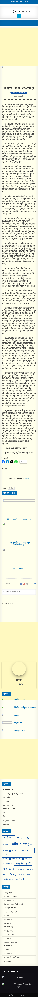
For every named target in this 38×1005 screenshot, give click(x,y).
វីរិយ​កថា (5, 812)
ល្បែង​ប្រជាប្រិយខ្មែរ (16, 858)
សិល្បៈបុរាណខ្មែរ (7, 863)
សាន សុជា (28, 858)
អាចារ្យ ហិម (9, 874)
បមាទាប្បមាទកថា (19, 731)
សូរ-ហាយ (9, 869)
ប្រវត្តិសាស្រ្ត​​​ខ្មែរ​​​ (8, 934)
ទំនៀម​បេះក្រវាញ (18, 568)
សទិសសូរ (6, 950)
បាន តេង (27, 850)
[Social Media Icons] (19, 16)
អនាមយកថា (7, 961)
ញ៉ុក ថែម (5, 850)
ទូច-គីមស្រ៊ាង (15, 850)
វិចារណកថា (7, 946)
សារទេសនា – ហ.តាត (9, 809)
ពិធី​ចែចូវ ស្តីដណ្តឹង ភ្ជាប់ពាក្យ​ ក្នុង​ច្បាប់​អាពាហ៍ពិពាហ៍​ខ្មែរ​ (18, 544)
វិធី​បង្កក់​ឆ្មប (6, 816)
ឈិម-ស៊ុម (6, 844)
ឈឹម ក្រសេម (22, 844)
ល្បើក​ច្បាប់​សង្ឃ (7, 824)
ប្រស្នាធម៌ (6, 938)
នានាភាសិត (7, 927)
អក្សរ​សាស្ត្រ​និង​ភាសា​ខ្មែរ (10, 957)
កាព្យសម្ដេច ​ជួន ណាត (10, 896)
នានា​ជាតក (7, 919)
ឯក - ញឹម (19, 879)
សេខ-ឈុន (21, 869)
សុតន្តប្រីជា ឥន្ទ (23, 863)
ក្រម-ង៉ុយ (8, 837)
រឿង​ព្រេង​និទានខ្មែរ (9, 942)
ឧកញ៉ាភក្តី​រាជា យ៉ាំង (8, 879)
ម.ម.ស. (26, 478)
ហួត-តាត (30, 869)
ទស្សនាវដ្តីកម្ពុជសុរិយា (10, 908)
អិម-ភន (21, 874)
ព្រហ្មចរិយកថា (18, 723)
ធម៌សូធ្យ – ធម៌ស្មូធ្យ (9, 912)
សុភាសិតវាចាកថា (19, 699)
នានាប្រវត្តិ (6, 923)
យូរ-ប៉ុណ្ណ (5, 858)
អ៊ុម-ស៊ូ (29, 874)
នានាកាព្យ (6, 915)
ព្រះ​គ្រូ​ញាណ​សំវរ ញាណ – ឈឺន (21, 855)
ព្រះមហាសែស (7, 855)
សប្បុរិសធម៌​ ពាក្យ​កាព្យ (9, 820)
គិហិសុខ (20, 838)
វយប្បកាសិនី (18, 715)
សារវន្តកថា (7, 953)
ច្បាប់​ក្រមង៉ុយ (7, 900)
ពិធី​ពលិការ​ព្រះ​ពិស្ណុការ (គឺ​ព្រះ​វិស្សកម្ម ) (19, 519)
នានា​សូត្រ (6, 931)
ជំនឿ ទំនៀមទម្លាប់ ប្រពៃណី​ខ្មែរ (19, 92)
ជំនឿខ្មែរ (11, 488)
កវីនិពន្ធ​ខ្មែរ (7, 893)
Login (34, 583)
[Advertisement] (19, 47)
